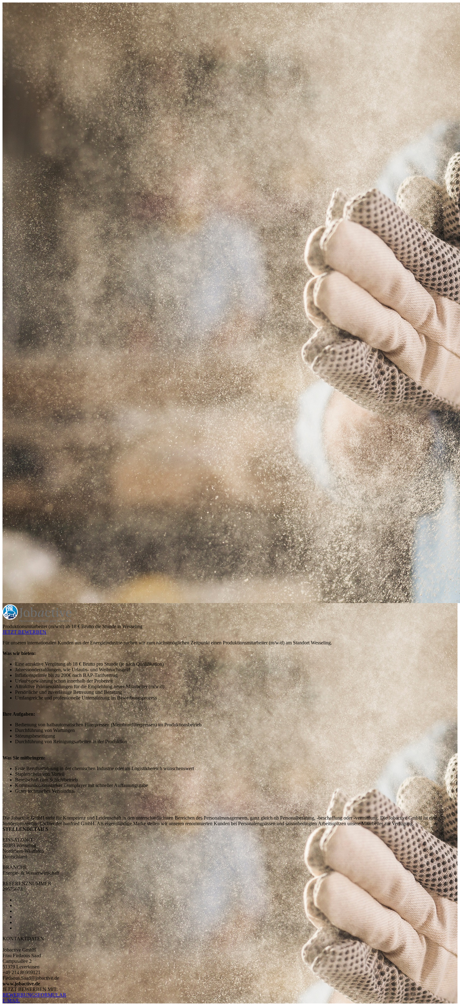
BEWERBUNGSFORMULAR (34, 995)
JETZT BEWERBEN (24, 632)
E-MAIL (11, 1000)
